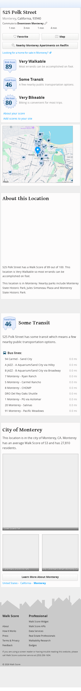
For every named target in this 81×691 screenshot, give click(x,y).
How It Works (9, 631)
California (25, 583)
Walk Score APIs (37, 626)
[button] (37, 150)
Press (5, 636)
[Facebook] (10, 621)
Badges (33, 645)
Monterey (9, 18)
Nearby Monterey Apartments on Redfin (42, 45)
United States (10, 583)
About (5, 626)
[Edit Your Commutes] (46, 23)
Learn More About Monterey (40, 577)
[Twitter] (4, 621)
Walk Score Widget (38, 621)
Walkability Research (39, 640)
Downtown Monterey (30, 23)
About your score (14, 113)
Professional (38, 616)
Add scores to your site (17, 118)
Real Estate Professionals (42, 636)
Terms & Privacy (10, 640)
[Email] (16, 621)
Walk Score (10, 616)
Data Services (36, 631)
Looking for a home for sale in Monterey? (25, 52)
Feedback (7, 645)
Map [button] (62, 36)
